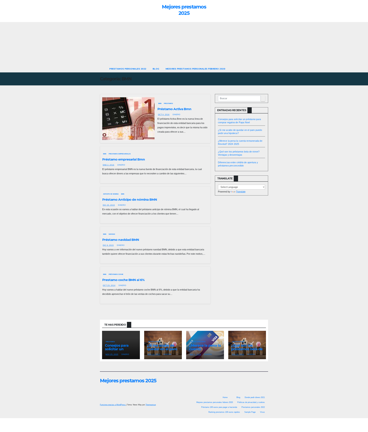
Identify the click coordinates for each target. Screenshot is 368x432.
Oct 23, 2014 (109, 285)
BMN (159, 103)
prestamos (168, 103)
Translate (241, 191)
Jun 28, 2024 (238, 354)
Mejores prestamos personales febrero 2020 (195, 69)
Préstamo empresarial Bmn (123, 159)
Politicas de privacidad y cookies (251, 402)
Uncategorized (154, 341)
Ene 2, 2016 (108, 165)
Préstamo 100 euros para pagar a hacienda (219, 407)
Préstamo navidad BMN (120, 240)
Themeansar (150, 405)
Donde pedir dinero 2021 (255, 397)
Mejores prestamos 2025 (128, 381)
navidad (112, 234)
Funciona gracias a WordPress (113, 405)
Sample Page (250, 412)
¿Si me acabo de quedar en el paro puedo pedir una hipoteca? (162, 350)
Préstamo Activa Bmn (174, 109)
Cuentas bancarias (198, 341)
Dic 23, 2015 (109, 205)
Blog (156, 69)
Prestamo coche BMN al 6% (123, 280)
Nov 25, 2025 (112, 354)
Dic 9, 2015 (108, 245)
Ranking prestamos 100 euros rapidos (224, 412)
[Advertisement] (184, 43)
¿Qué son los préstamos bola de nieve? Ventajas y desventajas (247, 350)
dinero (176, 115)
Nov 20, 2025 (154, 354)
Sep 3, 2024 (195, 354)
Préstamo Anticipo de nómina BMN (129, 200)
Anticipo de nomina (111, 194)
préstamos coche (116, 274)
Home (225, 397)
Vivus (262, 412)
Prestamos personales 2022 (127, 69)
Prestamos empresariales (120, 154)
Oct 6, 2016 (163, 115)
